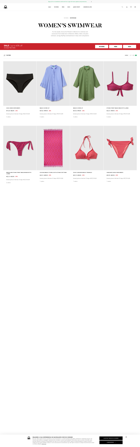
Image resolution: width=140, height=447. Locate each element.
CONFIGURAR (110, 442)
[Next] (91, 1)
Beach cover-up (45, 108)
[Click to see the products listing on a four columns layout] (133, 55)
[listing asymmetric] (131, 55)
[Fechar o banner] (126, 437)
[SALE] (70, 46)
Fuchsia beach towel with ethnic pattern (53, 172)
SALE (49, 7)
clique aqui (44, 443)
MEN (63, 7)
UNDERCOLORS (87, 7)
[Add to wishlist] (6, 63)
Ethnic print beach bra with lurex (118, 108)
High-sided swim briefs (13, 108)
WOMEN (56, 7)
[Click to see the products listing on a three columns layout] (136, 55)
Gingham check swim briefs (115, 172)
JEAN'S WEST (76, 7)
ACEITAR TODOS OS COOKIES (111, 438)
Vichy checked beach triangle (82, 172)
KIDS (68, 7)
